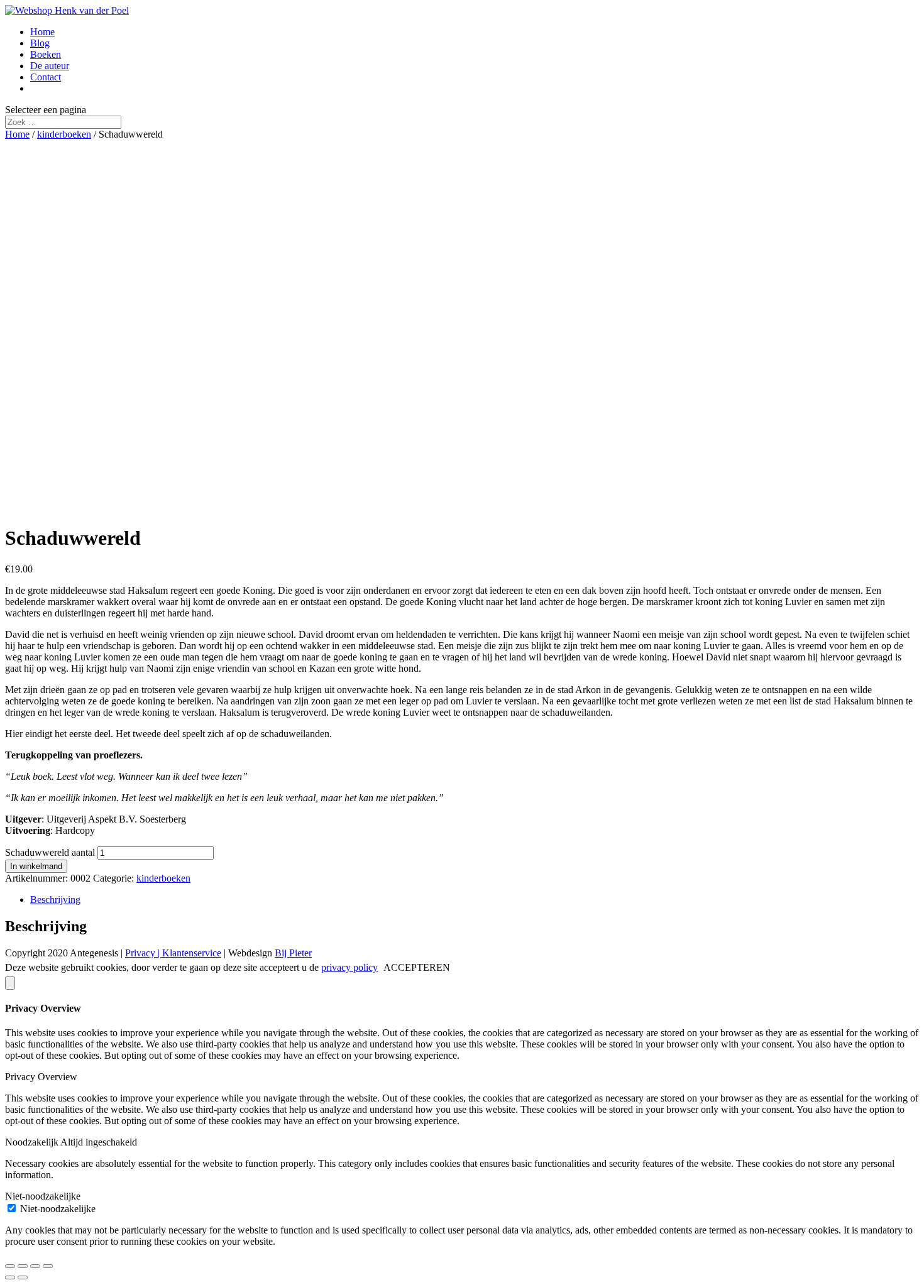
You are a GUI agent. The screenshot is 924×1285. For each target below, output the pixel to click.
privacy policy (349, 967)
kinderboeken (64, 134)
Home (42, 31)
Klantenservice (191, 953)
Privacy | (143, 953)
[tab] (474, 899)
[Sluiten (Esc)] (10, 1266)
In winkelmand (36, 866)
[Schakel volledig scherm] (35, 1266)
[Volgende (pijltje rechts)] (23, 1277)
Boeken (45, 54)
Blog (40, 43)
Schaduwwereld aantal (50, 852)
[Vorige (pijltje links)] (10, 1277)
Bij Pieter (293, 953)
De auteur (49, 65)
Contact (45, 77)
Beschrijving (55, 899)
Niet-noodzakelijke (58, 1208)
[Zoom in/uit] (48, 1266)
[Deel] (23, 1266)
